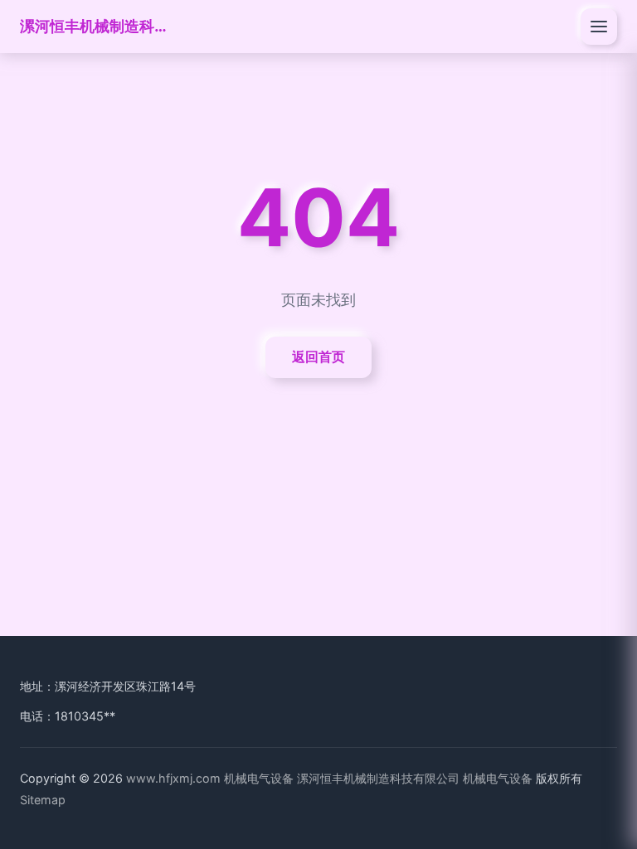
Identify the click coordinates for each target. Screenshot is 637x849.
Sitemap (43, 800)
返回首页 (318, 356)
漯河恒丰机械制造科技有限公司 (94, 26)
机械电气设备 (259, 778)
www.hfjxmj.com (173, 778)
